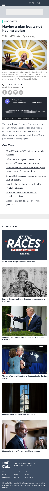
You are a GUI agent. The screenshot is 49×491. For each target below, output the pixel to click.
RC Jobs (27, 475)
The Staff (16, 477)
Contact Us (17, 472)
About (4, 472)
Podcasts (10, 21)
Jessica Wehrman (21, 85)
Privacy (16, 475)
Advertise (28, 472)
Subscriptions (29, 477)
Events (4, 475)
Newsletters (6, 477)
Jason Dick (8, 85)
